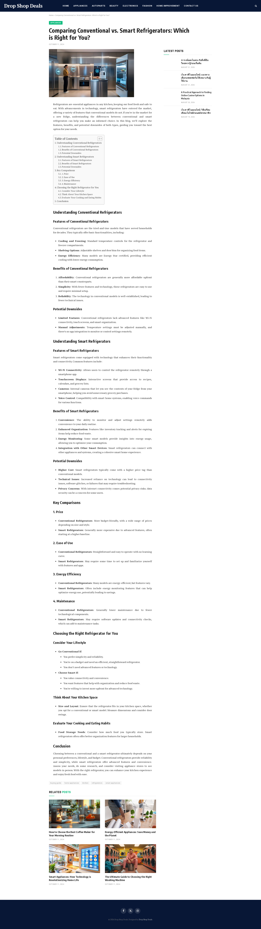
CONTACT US (191, 6)
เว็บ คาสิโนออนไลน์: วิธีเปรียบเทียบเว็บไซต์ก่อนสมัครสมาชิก (196, 111)
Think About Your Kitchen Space (77, 194)
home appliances (72, 783)
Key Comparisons (66, 170)
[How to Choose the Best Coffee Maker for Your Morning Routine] (74, 814)
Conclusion (62, 201)
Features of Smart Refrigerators (77, 160)
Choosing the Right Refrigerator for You (78, 187)
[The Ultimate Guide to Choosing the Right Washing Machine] (130, 858)
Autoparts (98, 6)
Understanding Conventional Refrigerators (79, 142)
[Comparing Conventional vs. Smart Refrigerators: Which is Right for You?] (91, 96)
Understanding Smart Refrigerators (75, 156)
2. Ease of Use (68, 177)
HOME (66, 6)
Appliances (80, 6)
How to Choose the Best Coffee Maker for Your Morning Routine (72, 833)
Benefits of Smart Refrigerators (76, 163)
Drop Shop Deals (145, 919)
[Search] (255, 6)
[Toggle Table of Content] (98, 138)
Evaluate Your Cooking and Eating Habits (81, 197)
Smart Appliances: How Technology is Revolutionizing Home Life (70, 878)
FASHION (147, 6)
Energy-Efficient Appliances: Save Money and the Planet (130, 833)
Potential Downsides (71, 153)
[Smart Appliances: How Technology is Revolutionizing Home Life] (74, 858)
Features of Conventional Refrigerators (80, 146)
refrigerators (97, 783)
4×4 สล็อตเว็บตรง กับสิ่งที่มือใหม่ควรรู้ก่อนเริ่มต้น (195, 62)
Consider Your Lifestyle (73, 191)
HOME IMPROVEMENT (168, 6)
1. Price (65, 173)
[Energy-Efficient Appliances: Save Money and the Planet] (130, 814)
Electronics (130, 6)
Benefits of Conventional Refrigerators (80, 149)
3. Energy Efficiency (71, 180)
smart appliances (113, 783)
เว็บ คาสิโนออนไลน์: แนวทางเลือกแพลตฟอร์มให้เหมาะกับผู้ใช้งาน (196, 77)
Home (51, 15)
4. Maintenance (69, 183)
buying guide (55, 783)
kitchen (85, 783)
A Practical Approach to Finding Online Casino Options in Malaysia (196, 95)
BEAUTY (114, 6)
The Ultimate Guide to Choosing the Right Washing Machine (128, 878)
